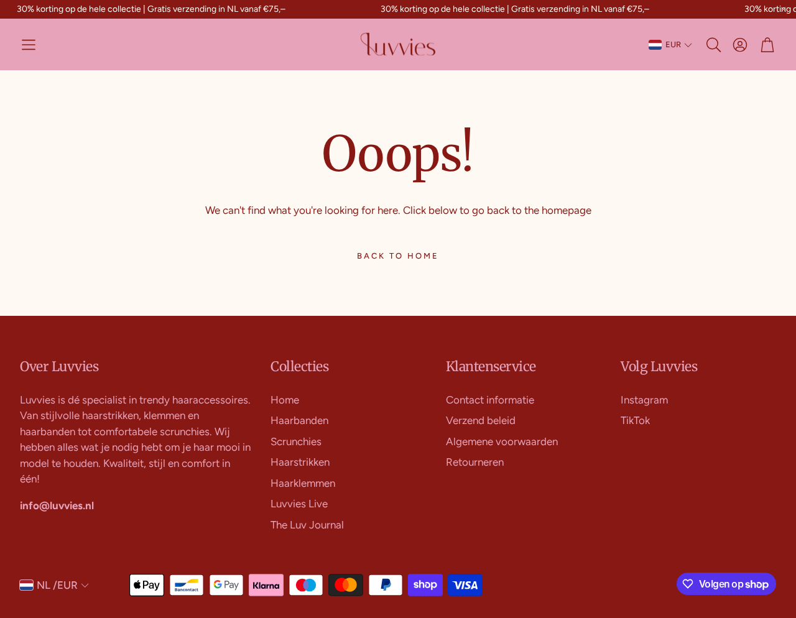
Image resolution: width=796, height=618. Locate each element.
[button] (28, 44)
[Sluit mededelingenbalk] (783, 9)
